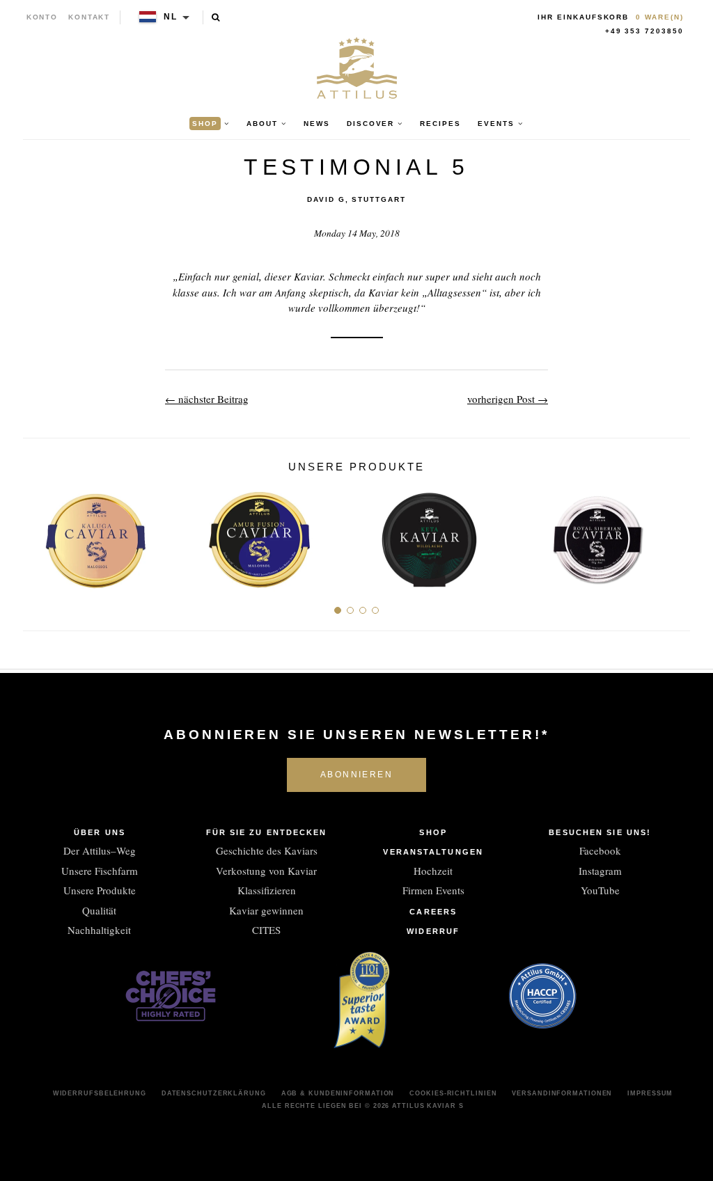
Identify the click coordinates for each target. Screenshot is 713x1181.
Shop (432, 832)
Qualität (99, 910)
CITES (266, 930)
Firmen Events (433, 890)
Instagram (600, 871)
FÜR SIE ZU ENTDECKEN (266, 832)
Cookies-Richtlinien (452, 1093)
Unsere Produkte (99, 890)
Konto (42, 17)
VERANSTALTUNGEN (433, 852)
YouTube (600, 890)
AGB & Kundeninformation (338, 1093)
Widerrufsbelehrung (99, 1093)
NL (171, 17)
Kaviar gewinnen (266, 910)
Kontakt (89, 17)
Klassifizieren (266, 890)
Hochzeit (433, 871)
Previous (38, 534)
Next (674, 534)
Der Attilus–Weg (99, 850)
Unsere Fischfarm (99, 871)
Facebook (600, 850)
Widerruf (433, 931)
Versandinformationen (562, 1093)
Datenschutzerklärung (214, 1093)
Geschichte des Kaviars (267, 850)
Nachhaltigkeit (99, 930)
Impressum (650, 1093)
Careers (433, 911)
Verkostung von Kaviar (266, 871)
